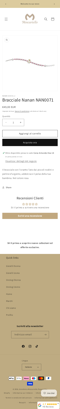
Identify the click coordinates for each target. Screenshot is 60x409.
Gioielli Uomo (13, 273)
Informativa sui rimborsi (23, 393)
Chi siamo (11, 308)
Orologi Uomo (13, 287)
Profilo (9, 315)
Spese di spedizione (22, 111)
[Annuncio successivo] (54, 4)
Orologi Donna (13, 280)
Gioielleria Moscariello (28, 389)
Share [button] (9, 187)
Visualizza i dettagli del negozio (21, 161)
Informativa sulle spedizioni (45, 398)
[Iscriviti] (45, 334)
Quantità (6, 116)
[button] (6, 19)
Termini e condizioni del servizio (19, 398)
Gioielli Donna (13, 266)
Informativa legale (36, 402)
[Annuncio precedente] (5, 4)
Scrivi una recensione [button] (30, 215)
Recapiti (22, 402)
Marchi (9, 301)
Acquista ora (30, 142)
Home (9, 294)
